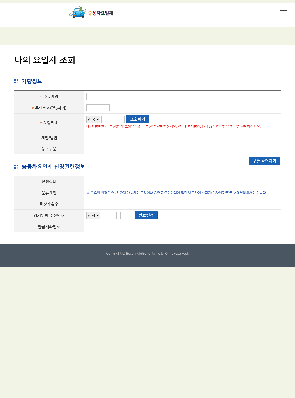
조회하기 (137, 119)
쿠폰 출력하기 (264, 161)
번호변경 (146, 215)
